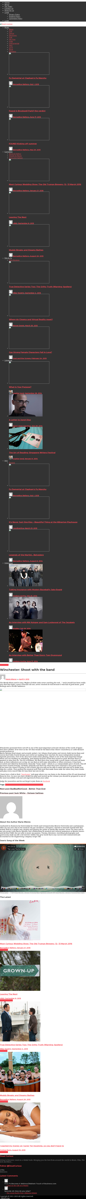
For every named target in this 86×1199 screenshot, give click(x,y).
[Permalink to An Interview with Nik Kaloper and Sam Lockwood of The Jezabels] (26, 618)
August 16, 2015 (18, 1150)
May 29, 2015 (35, 150)
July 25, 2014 (32, 596)
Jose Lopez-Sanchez (22, 426)
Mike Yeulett (18, 293)
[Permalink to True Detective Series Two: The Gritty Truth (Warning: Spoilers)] (29, 283)
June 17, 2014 (32, 661)
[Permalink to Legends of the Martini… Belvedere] (29, 551)
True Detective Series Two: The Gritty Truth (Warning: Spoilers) (40, 287)
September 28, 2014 (33, 393)
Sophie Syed (18, 393)
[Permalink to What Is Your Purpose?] (29, 383)
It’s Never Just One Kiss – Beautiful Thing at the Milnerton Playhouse (43, 522)
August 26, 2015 (36, 256)
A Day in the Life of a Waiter (17, 1185)
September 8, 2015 (26, 223)
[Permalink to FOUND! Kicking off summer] (29, 140)
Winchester (38, 785)
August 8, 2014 (36, 561)
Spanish (31, 785)
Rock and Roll (22, 785)
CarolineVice (18, 528)
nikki (15, 223)
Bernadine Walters (21, 84)
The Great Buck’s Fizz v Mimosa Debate (21, 1193)
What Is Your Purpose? (20, 387)
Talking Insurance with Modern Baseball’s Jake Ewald (35, 589)
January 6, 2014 (31, 459)
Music (6, 665)
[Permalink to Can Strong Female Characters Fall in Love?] (29, 348)
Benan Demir (18, 326)
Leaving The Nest (17, 217)
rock (15, 785)
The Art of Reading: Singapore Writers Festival (32, 452)
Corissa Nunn (5, 1150)
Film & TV (3, 1051)
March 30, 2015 (31, 326)
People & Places (6, 1000)
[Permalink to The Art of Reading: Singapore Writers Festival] (26, 448)
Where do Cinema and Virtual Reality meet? (31, 319)
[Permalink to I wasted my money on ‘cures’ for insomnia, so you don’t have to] (20, 1142)
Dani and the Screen (22, 358)
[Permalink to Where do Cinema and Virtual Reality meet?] (29, 315)
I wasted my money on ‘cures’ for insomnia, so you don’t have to (32, 1146)
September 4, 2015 (33, 293)
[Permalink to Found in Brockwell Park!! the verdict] (29, 107)
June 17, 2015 (35, 117)
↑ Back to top (5, 1198)
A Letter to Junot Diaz (20, 420)
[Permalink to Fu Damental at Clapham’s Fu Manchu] (29, 74)
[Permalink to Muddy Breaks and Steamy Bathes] (29, 246)
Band (7, 785)
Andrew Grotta (19, 596)
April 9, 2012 (24, 679)
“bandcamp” (26, 774)
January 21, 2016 (36, 191)
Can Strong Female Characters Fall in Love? (30, 352)
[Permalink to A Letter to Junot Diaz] (26, 416)
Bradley (16, 629)
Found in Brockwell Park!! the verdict (27, 111)
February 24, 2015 (39, 358)
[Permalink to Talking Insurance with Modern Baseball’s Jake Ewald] (26, 586)
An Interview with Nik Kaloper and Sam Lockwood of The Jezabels (42, 622)
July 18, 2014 (25, 629)
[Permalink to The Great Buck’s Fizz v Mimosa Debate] (6, 1189)
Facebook (46, 781)
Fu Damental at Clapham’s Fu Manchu (27, 78)
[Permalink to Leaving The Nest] (29, 213)
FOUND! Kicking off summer (23, 144)
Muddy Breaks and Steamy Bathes (26, 250)
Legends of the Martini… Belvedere (26, 555)
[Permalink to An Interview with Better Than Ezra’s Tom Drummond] (26, 651)
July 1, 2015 (34, 84)
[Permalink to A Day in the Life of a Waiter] (6, 1182)
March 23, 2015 (31, 528)
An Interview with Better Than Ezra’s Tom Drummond (35, 655)
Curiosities (4, 950)
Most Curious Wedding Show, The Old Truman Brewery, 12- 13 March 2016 (45, 184)
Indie (2, 665)
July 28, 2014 (37, 426)
